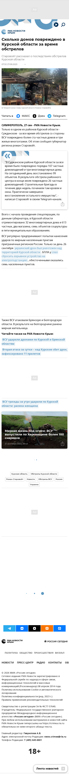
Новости (31, 479)
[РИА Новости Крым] (13, 32)
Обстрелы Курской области (44, 474)
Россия (59, 479)
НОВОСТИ (8, 663)
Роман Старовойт (14, 479)
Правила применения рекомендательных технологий (32, 700)
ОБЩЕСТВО (25, 653)
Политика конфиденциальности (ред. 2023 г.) (27, 697)
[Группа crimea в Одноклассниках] (47, 628)
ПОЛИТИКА (11, 653)
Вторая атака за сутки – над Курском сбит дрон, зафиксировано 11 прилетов (35, 352)
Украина (34, 484)
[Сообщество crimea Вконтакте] (22, 628)
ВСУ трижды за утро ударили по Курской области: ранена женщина (30, 404)
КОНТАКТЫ (55, 663)
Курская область (19, 474)
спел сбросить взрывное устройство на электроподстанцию (30, 256)
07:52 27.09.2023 (9, 64)
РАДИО (41, 663)
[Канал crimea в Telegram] (9, 628)
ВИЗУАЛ (59, 653)
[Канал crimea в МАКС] (59, 628)
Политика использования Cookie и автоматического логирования (31, 691)
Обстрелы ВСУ (45, 479)
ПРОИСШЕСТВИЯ (43, 653)
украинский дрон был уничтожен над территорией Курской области (32, 250)
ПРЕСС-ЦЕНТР (25, 663)
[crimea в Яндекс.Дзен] (34, 628)
